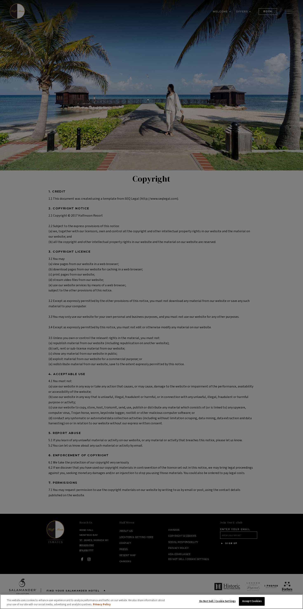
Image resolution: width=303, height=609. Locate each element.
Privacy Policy (102, 604)
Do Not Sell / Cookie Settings (217, 601)
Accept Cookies (252, 601)
